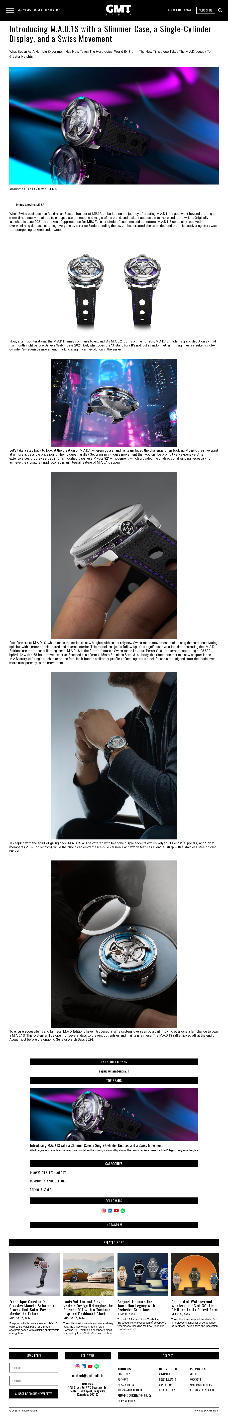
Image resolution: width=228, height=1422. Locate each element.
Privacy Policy (126, 1385)
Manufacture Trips (201, 1385)
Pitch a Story (167, 1390)
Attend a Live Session (202, 1390)
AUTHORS (123, 1379)
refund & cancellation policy (134, 1395)
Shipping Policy (126, 1401)
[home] (118, 10)
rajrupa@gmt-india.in (114, 1071)
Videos (193, 1374)
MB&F (96, 214)
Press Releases (167, 1379)
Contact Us (165, 1385)
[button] (24, 10)
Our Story (124, 1374)
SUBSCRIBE (205, 10)
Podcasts (195, 1379)
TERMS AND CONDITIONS (130, 1390)
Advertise (164, 1374)
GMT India (212, 1410)
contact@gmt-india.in (87, 1375)
